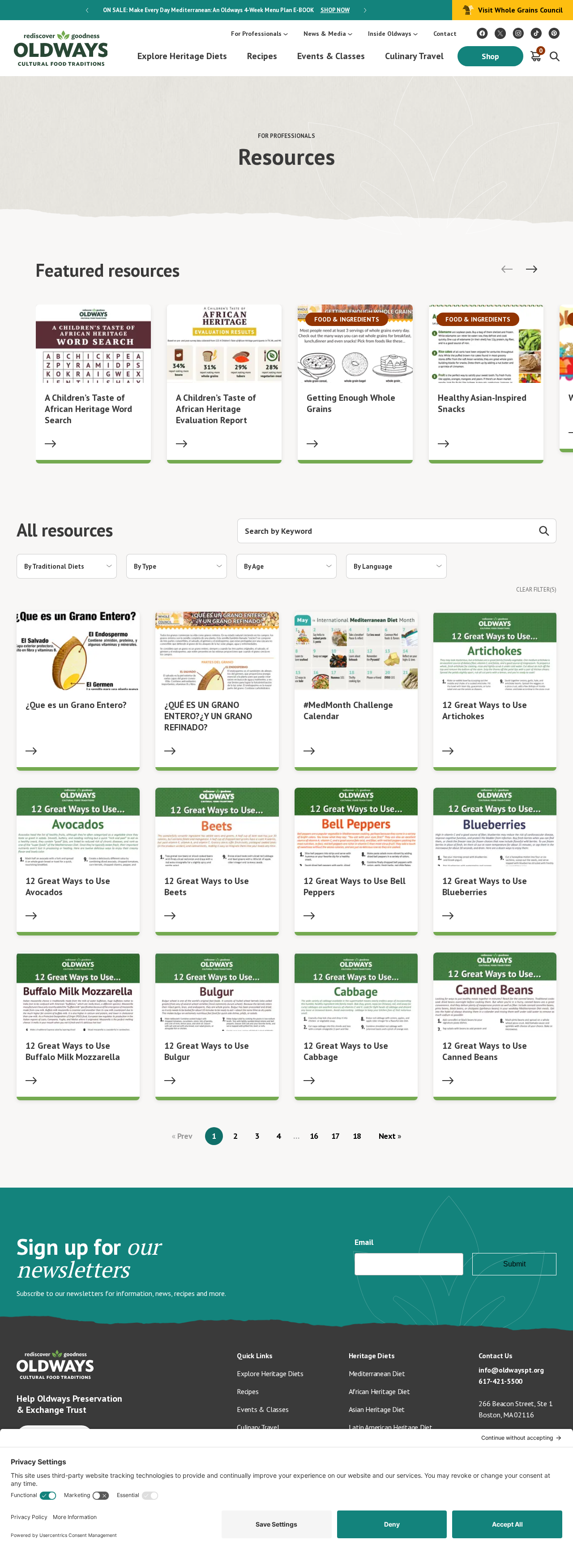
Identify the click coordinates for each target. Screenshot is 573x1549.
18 (357, 1136)
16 (314, 1136)
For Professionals (256, 34)
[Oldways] (60, 48)
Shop (491, 56)
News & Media (325, 34)
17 (335, 1136)
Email (364, 1242)
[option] (226, 10)
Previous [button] (87, 10)
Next (388, 1136)
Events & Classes (331, 56)
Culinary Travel (414, 56)
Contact (445, 34)
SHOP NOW (335, 10)
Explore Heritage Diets (182, 56)
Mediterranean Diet (377, 1373)
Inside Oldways (389, 34)
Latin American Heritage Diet (390, 1427)
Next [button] (365, 10)
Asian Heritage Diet (377, 1409)
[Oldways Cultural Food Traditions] (482, 33)
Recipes (262, 56)
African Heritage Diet (379, 1391)
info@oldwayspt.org (511, 1369)
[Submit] (544, 531)
